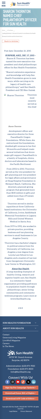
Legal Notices (13, 411)
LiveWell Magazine (11, 340)
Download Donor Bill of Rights (19, 393)
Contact (6, 335)
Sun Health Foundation (25, 67)
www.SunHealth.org (20, 299)
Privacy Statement (26, 411)
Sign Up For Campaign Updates (19, 387)
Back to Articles (11, 41)
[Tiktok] (23, 382)
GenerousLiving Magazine (14, 337)
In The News (10, 30)
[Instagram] (12, 382)
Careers (6, 343)
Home (3, 30)
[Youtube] (18, 382)
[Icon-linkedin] (33, 382)
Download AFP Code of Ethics (20, 398)
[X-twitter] (28, 382)
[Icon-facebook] (7, 382)
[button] (4, 4)
